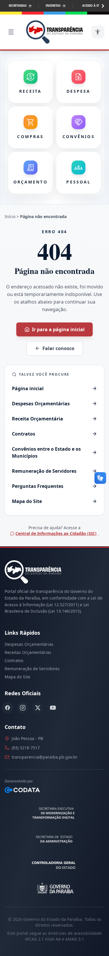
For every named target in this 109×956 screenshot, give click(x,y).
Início (10, 216)
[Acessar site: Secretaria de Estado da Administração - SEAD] (54, 839)
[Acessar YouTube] (53, 708)
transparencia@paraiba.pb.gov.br (45, 757)
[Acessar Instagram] (22, 708)
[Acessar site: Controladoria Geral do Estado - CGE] (54, 864)
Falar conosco (58, 348)
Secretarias (17, 6)
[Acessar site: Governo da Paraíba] (54, 888)
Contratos (14, 660)
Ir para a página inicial (58, 329)
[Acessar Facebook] (7, 708)
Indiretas (53, 6)
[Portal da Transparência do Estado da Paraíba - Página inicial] (54, 32)
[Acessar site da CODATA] (22, 790)
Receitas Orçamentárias (28, 652)
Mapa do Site (17, 676)
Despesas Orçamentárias (29, 644)
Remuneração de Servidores (32, 668)
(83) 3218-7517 (26, 747)
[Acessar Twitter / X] (38, 708)
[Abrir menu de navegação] (11, 32)
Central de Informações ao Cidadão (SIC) (56, 533)
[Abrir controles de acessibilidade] (98, 32)
